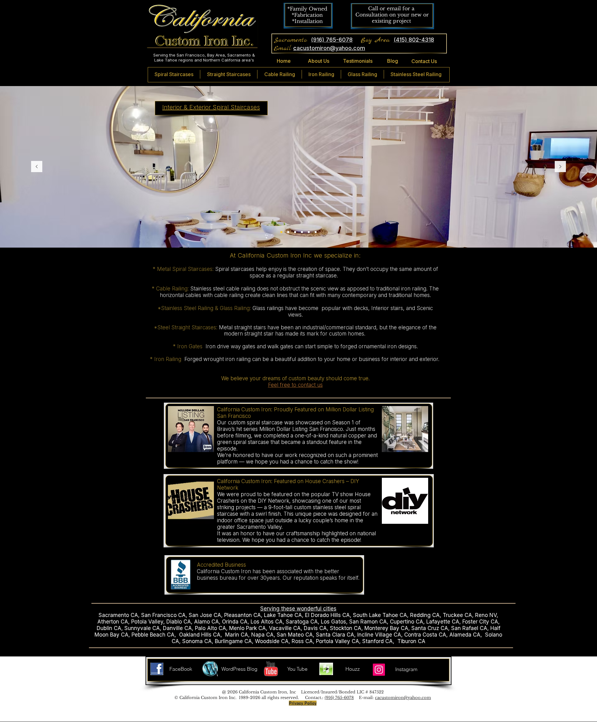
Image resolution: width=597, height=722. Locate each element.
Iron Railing (169, 359)
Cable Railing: (173, 289)
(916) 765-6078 (339, 697)
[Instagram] (379, 670)
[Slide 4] (309, 232)
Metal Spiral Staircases (184, 269)
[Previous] (36, 167)
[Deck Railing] (316, 232)
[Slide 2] (295, 232)
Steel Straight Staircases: (188, 327)
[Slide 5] (302, 232)
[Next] (560, 167)
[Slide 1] (281, 232)
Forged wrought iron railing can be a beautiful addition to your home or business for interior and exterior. (312, 359)
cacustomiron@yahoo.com (403, 697)
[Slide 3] (288, 232)
